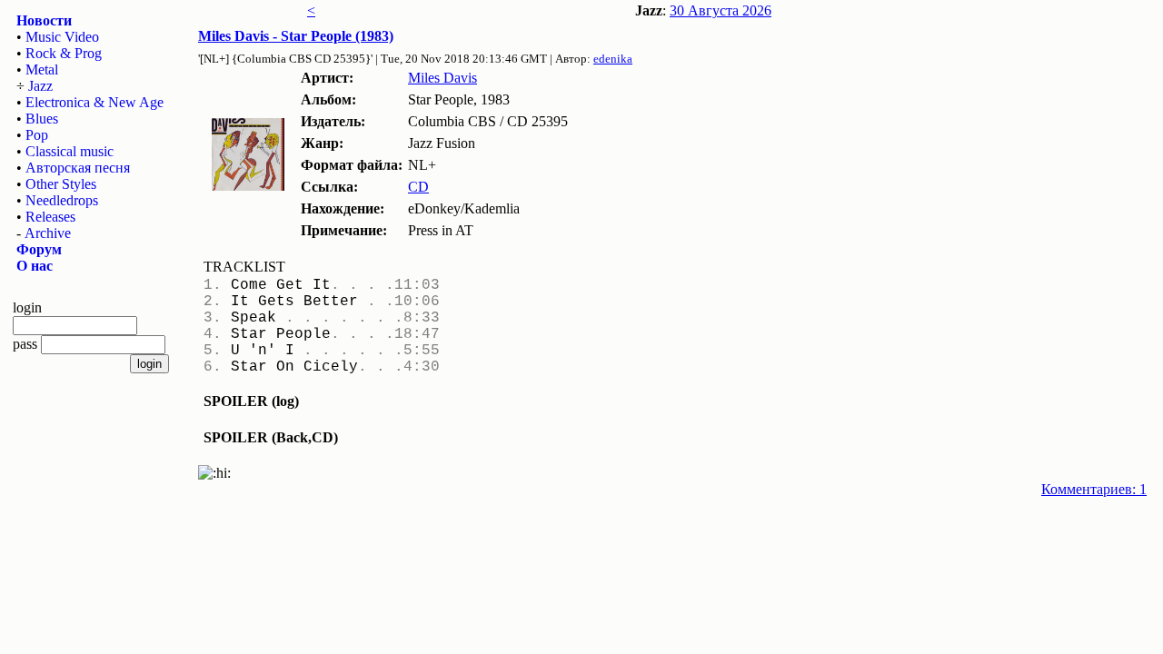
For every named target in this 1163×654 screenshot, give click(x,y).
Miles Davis (442, 77)
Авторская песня (77, 167)
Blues (41, 118)
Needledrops (61, 200)
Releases (50, 216)
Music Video (62, 37)
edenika (612, 58)
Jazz (40, 86)
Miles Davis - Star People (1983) (295, 36)
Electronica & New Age (94, 102)
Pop (36, 135)
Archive (48, 233)
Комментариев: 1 (1094, 489)
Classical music (69, 151)
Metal (41, 69)
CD (418, 186)
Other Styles (60, 184)
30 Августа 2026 (720, 10)
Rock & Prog (63, 53)
